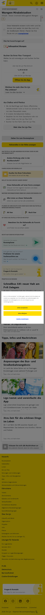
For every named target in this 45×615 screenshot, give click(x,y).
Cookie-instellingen (22, 319)
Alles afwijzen (22, 313)
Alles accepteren (22, 307)
